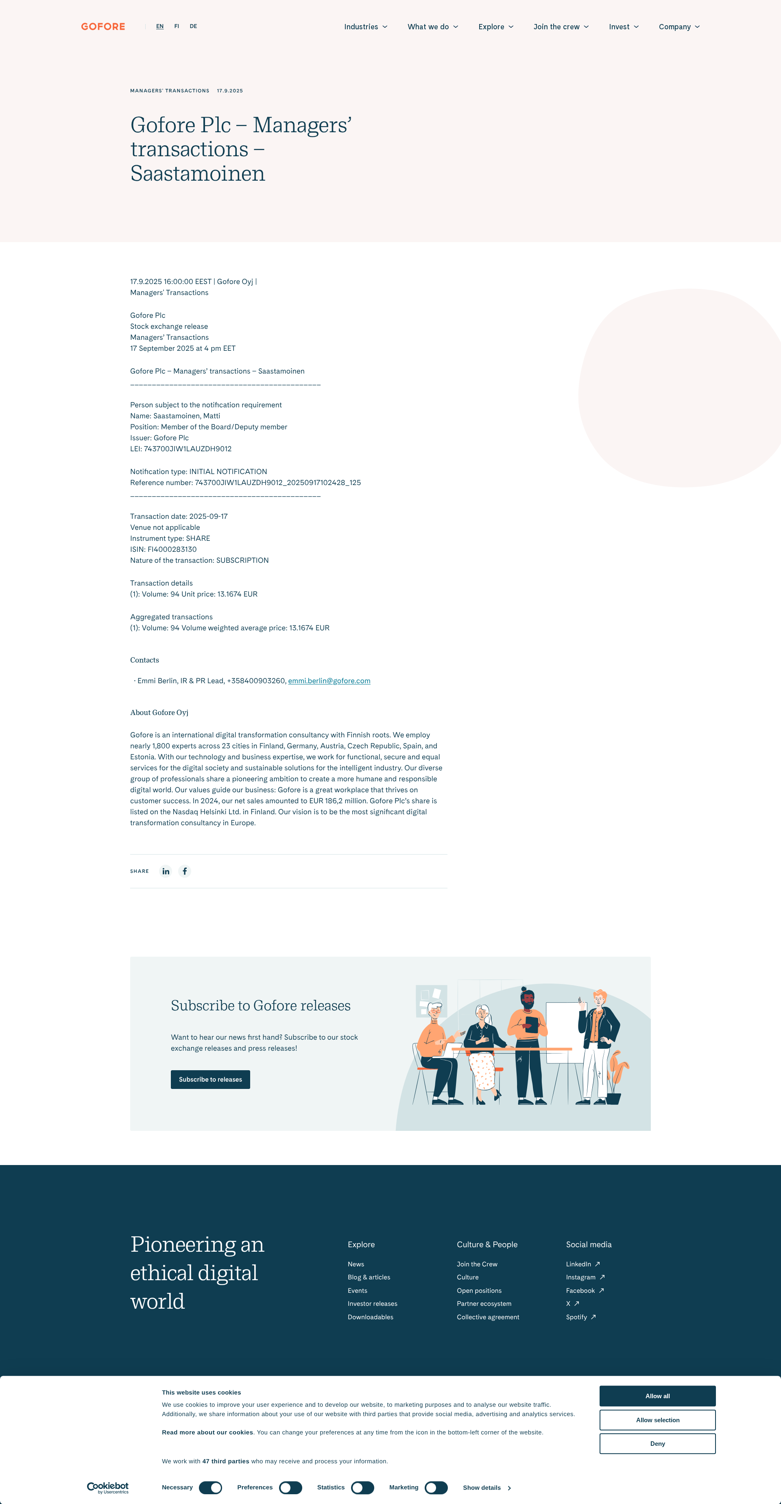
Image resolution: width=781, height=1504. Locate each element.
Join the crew (557, 26)
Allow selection (658, 1420)
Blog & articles (369, 1277)
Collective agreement (488, 1317)
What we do (428, 26)
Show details (482, 1487)
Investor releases (372, 1303)
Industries (361, 26)
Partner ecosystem (484, 1303)
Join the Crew (477, 1264)
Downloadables (370, 1317)
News (356, 1264)
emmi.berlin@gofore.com (329, 681)
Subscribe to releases (210, 1079)
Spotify (577, 1317)
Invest (619, 26)
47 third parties (226, 1461)
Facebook (581, 1290)
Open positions (479, 1290)
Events (357, 1290)
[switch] (290, 1487)
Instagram (582, 1277)
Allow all (658, 1396)
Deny (657, 1443)
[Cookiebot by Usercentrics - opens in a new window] (108, 1488)
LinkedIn (579, 1264)
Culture (467, 1277)
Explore (491, 26)
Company (675, 26)
